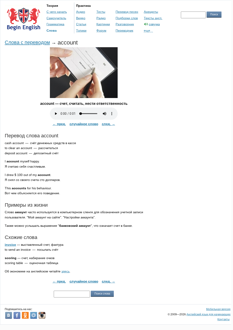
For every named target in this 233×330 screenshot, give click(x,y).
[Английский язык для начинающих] (23, 28)
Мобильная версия (218, 309)
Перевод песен (127, 12)
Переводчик (124, 30)
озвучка (154, 24)
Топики (81, 30)
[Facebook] (17, 315)
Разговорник (125, 24)
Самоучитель (56, 18)
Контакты (223, 319)
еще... (148, 30)
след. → (108, 124)
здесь (65, 271)
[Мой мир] (33, 315)
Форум (101, 30)
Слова (52, 30)
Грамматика (55, 24)
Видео (80, 18)
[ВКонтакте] (8, 315)
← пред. (59, 124)
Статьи (81, 24)
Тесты (100, 12)
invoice (10, 244)
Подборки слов (127, 18)
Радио (101, 18)
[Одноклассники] (25, 315)
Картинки (103, 24)
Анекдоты (151, 12)
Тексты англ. (153, 18)
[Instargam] (42, 315)
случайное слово (84, 124)
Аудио (80, 12)
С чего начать (57, 12)
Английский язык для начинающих (208, 314)
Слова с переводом (27, 42)
